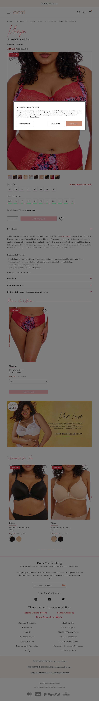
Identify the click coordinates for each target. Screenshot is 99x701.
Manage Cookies (25, 123)
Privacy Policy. (34, 117)
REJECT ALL (55, 123)
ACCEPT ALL (73, 123)
